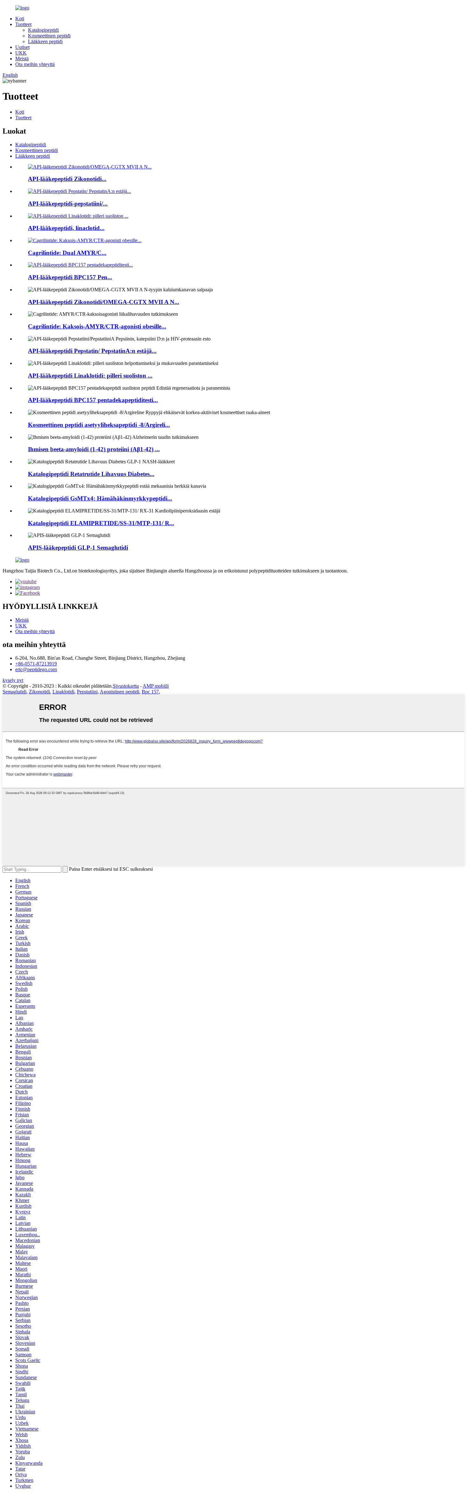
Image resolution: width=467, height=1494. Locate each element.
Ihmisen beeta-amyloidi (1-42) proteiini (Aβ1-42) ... (94, 449)
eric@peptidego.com (36, 669)
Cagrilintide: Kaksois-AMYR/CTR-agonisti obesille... (97, 326)
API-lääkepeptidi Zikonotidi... (67, 178)
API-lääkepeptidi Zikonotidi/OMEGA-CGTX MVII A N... (103, 302)
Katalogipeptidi (43, 30)
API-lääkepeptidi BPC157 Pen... (70, 277)
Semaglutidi (14, 691)
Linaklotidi (63, 691)
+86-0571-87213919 (36, 663)
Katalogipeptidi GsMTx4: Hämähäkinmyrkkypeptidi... (100, 498)
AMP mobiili (156, 686)
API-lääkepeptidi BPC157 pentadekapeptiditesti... (93, 400)
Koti (19, 18)
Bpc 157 (150, 691)
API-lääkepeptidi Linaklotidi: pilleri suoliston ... (90, 375)
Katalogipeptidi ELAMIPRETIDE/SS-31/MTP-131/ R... (101, 523)
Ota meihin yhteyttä (35, 64)
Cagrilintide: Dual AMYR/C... (67, 252)
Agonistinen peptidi (119, 691)
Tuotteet (23, 24)
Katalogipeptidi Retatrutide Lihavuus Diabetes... (91, 474)
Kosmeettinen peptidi (49, 35)
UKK (21, 53)
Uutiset (22, 47)
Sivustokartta (126, 686)
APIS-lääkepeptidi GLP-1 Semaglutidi (78, 547)
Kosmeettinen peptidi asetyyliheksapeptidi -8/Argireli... (99, 424)
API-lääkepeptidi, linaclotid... (66, 228)
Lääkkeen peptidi (45, 41)
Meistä (22, 58)
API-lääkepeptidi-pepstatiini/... (68, 203)
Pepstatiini (87, 691)
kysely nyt (13, 680)
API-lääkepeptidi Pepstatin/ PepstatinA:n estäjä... (92, 350)
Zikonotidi (39, 691)
